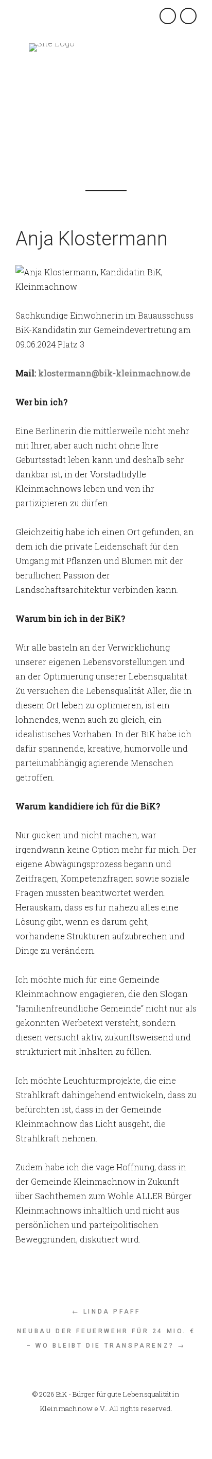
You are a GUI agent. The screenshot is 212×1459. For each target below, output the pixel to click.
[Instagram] (123, 133)
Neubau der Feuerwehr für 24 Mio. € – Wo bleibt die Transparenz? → (106, 1338)
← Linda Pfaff (106, 1311)
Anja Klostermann (91, 238)
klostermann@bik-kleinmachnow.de (114, 373)
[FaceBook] (100, 133)
